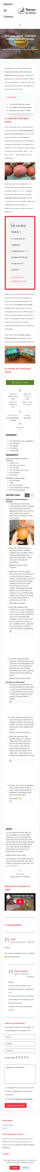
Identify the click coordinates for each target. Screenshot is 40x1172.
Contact (4, 1128)
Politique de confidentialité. (24, 1099)
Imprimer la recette (21, 382)
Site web (9, 1051)
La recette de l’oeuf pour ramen (20, 107)
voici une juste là (12, 866)
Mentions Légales (7, 1125)
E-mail (9, 1044)
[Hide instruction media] (31, 495)
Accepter (15, 1168)
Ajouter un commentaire (15, 1067)
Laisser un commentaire (15, 1105)
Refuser (25, 1168)
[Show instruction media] (27, 495)
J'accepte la (20, 1099)
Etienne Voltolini (21, 971)
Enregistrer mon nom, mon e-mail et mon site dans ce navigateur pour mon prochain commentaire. (19, 1091)
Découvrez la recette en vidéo (19, 110)
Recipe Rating (10, 1058)
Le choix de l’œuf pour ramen (19, 104)
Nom (8, 1037)
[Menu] (20, 25)
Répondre (30, 942)
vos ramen (20, 75)
